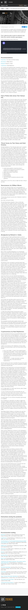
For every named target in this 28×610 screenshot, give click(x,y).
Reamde (2, 552)
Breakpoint (3, 63)
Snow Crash (3, 558)
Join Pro (20, 5)
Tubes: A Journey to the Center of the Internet (9, 576)
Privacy (2, 607)
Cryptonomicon (4, 65)
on (3, 565)
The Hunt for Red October (6, 567)
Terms (5, 607)
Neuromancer (3, 61)
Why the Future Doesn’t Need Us (7, 582)
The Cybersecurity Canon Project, (7, 579)
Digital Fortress (4, 545)
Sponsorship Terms (11, 607)
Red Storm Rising (4, 555)
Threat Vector (3, 59)
